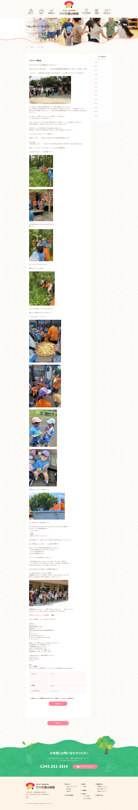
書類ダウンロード (101, 791)
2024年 (95, 70)
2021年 (95, 82)
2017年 (95, 91)
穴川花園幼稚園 (69, 12)
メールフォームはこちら (87, 767)
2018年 (95, 87)
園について (31, 12)
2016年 (95, 95)
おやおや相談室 (86, 12)
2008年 (95, 115)
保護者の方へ (52, 12)
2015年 (95, 99)
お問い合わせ (107, 12)
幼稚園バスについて (102, 786)
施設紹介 (68, 791)
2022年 (95, 78)
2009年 (95, 111)
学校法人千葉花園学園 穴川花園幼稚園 (37, 803)
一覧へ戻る (58, 723)
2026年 (95, 62)
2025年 (95, 66)
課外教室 (68, 789)
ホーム (26, 47)
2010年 (95, 107)
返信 (30, 664)
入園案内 (96, 12)
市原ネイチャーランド (71, 786)
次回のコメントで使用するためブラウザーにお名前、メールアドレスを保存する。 (53, 698)
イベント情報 (86, 796)
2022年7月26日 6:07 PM (35, 626)
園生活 (41, 12)
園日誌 (32, 47)
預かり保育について (102, 789)
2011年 (95, 103)
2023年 (95, 74)
